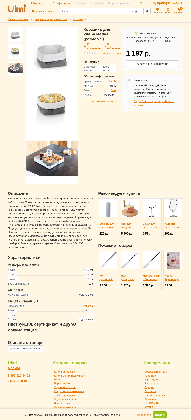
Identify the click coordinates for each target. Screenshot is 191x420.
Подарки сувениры (65, 399)
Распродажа (152, 383)
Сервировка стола (65, 387)
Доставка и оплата (156, 371)
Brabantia (111, 81)
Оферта (149, 387)
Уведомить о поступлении (152, 63)
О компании (152, 403)
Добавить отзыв (111, 53)
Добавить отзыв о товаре (25, 348)
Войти (168, 12)
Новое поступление (66, 407)
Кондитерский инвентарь (69, 391)
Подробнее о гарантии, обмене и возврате (154, 103)
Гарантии (150, 375)
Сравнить (81, 3)
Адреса (157, 12)
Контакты (150, 399)
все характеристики (104, 101)
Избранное (98, 3)
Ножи (57, 379)
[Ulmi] (17, 8)
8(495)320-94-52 (169, 3)
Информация (62, 3)
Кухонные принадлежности (70, 375)
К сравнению (94, 46)
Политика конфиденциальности (158, 393)
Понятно (160, 414)
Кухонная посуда (64, 371)
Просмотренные (119, 3)
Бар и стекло (62, 383)
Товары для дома (65, 395)
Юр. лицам (151, 379)
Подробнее (144, 414)
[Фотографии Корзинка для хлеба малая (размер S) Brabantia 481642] (52, 53)
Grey (113, 90)
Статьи (149, 406)
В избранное (113, 46)
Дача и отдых (62, 403)
